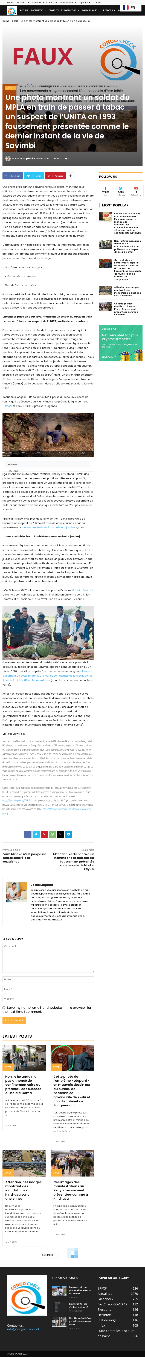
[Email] (60, 834)
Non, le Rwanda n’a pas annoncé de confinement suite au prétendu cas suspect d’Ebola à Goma (23, 1084)
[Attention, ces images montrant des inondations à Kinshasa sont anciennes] (24, 1163)
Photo (9, 406)
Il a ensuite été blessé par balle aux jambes (49, 527)
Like (105, 187)
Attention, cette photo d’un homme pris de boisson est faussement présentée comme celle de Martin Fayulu (73, 861)
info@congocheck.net (23, 1329)
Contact (97, 2)
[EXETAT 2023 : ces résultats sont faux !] (59, 1307)
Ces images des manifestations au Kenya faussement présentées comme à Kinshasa (70, 1190)
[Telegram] (68, 834)
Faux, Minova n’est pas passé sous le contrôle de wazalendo (24, 858)
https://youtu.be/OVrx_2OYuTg (16, 800)
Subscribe (136, 187)
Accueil (10, 2)
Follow (121, 187)
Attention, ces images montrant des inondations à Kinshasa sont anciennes (23, 1190)
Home (5, 20)
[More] (70, 175)
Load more (47, 1255)
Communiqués (67, 2)
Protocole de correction (43, 2)
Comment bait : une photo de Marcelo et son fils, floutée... (80, 1290)
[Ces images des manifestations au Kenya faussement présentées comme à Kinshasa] (72, 1163)
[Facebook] (27, 834)
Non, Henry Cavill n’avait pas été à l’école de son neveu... (80, 1321)
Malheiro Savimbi (82, 590)
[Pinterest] (44, 834)
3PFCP (15, 20)
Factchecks (22, 2)
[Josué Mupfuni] (8, 158)
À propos (83, 2)
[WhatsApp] (52, 834)
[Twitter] (36, 834)
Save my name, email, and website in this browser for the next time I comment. (46, 1009)
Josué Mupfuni (23, 158)
